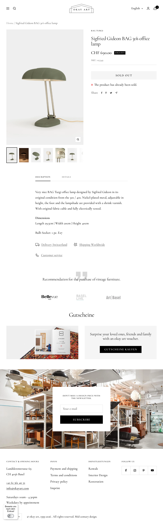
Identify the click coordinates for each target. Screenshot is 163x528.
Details (66, 177)
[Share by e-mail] (116, 93)
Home (9, 23)
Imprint (55, 488)
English (135, 8)
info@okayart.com (17, 488)
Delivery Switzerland (54, 245)
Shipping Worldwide (92, 245)
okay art (34, 516)
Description (42, 177)
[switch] (10, 516)
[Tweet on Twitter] (111, 93)
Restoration (96, 481)
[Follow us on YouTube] (152, 470)
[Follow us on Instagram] (134, 470)
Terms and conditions (63, 475)
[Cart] (155, 8)
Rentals (93, 469)
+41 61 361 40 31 (15, 483)
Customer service (51, 255)
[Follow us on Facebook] (126, 470)
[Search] (14, 8)
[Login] (148, 8)
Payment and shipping (64, 469)
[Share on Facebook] (101, 93)
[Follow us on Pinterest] (143, 470)
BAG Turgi (97, 30)
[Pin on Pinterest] (106, 93)
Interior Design (98, 475)
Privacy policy (59, 481)
